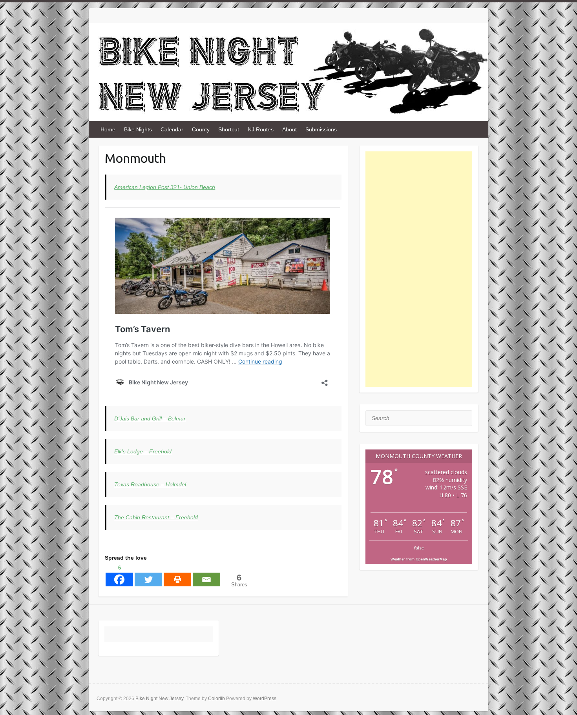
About (289, 129)
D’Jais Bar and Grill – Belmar (150, 418)
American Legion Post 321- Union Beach (164, 187)
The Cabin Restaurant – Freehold (156, 517)
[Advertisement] (419, 269)
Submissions (321, 129)
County (201, 129)
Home (107, 129)
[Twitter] (148, 574)
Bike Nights (138, 129)
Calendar (172, 129)
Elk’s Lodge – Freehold (143, 451)
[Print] (177, 574)
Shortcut (228, 129)
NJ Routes (261, 129)
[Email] (206, 574)
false (419, 548)
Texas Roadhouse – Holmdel (150, 484)
